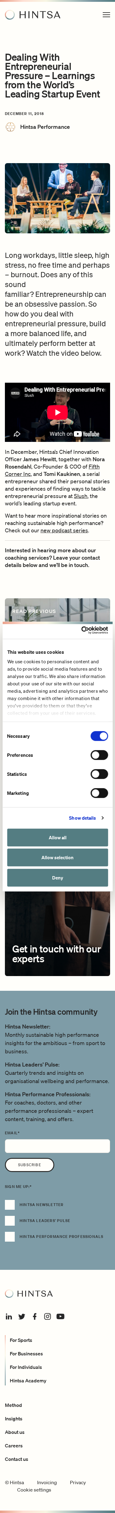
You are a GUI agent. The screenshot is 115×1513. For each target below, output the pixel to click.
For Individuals (26, 1367)
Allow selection (57, 857)
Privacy (78, 1482)
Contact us (16, 1459)
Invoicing (47, 1482)
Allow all (58, 837)
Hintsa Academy (28, 1380)
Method (13, 1405)
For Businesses (26, 1353)
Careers (14, 1445)
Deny (57, 878)
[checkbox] (57, 1224)
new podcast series (64, 530)
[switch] (99, 755)
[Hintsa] (32, 15)
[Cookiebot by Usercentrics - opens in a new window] (82, 630)
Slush (80, 495)
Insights (13, 1418)
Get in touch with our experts (56, 953)
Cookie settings (34, 1490)
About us (15, 1432)
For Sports (21, 1340)
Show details (82, 818)
